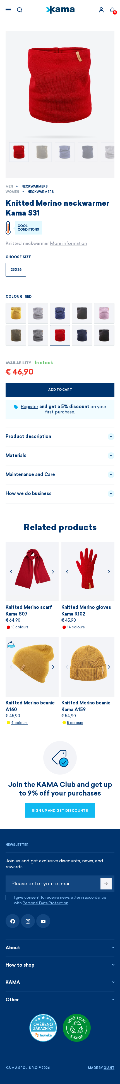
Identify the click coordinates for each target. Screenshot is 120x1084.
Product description (28, 436)
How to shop (20, 965)
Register (29, 406)
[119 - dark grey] (38, 335)
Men (9, 186)
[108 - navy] (82, 335)
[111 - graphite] (82, 313)
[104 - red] (60, 335)
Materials (16, 455)
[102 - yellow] (16, 313)
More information (68, 243)
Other (12, 999)
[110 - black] (104, 335)
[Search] (19, 10)
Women (12, 192)
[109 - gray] (38, 313)
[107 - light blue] (60, 313)
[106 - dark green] (16, 335)
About (13, 947)
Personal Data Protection (45, 903)
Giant (109, 1068)
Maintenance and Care (30, 474)
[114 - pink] (104, 313)
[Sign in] (101, 10)
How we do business (29, 493)
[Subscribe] (106, 883)
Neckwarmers (34, 186)
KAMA (13, 982)
